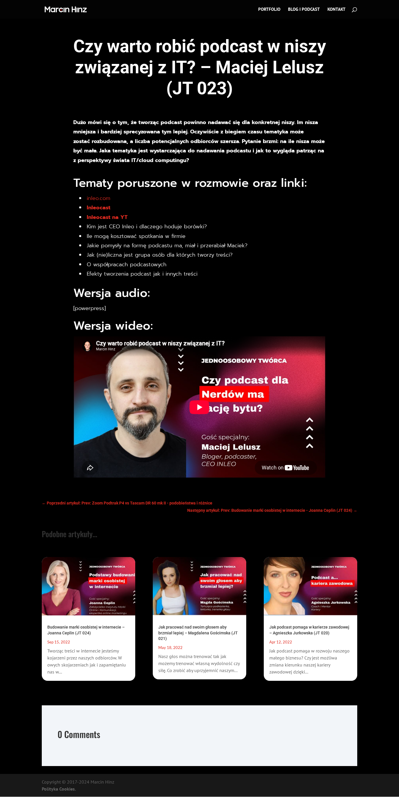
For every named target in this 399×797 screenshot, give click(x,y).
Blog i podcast (304, 9)
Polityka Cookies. (59, 789)
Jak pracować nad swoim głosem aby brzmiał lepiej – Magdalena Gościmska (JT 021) (198, 633)
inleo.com (98, 198)
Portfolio (269, 9)
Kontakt (336, 9)
